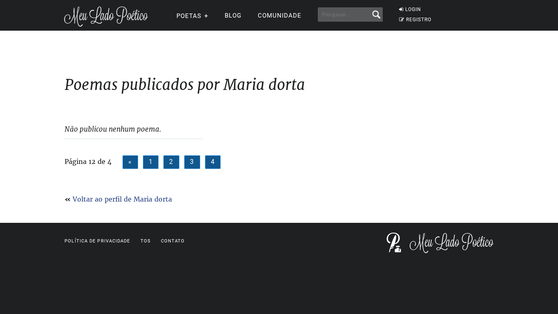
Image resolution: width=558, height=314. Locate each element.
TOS (146, 241)
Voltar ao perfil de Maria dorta (122, 199)
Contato (173, 241)
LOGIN (413, 9)
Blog (233, 15)
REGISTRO (418, 19)
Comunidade (279, 15)
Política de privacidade (97, 241)
